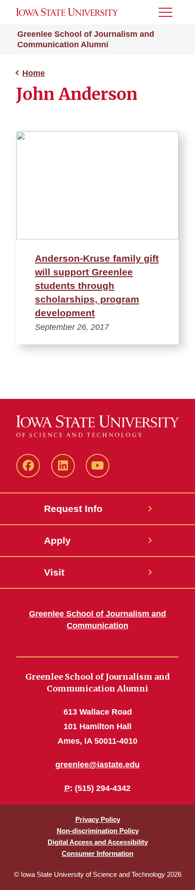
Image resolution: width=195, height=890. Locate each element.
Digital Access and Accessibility (98, 842)
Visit (54, 572)
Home (33, 73)
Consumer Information (97, 853)
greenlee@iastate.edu (97, 764)
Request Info (73, 508)
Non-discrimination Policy (98, 831)
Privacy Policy (97, 819)
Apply (57, 540)
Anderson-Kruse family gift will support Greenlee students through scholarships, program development (97, 285)
